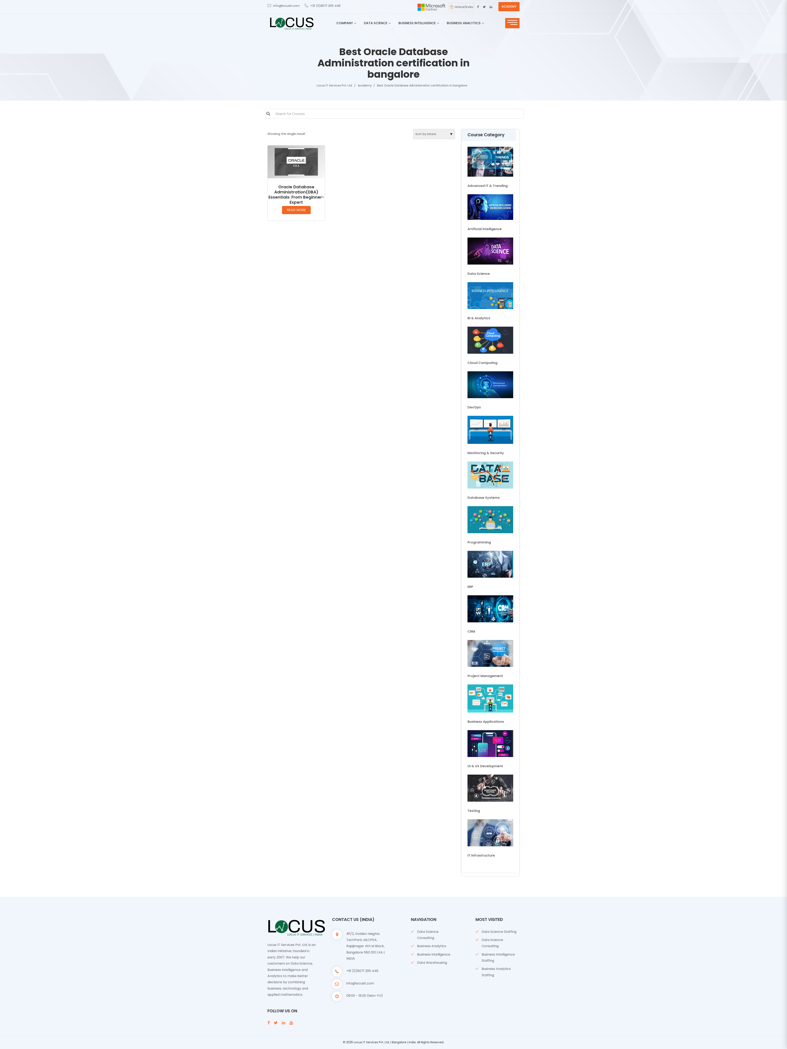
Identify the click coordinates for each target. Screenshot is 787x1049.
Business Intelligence (433, 954)
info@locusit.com (286, 5)
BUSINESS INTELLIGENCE (417, 23)
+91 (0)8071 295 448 (325, 5)
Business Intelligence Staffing (498, 957)
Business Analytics (431, 946)
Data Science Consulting (428, 934)
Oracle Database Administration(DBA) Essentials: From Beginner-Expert (296, 194)
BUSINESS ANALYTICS (464, 23)
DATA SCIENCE (375, 23)
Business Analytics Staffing (496, 971)
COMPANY (344, 23)
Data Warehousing (432, 962)
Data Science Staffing (499, 931)
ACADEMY (509, 6)
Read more (296, 210)
